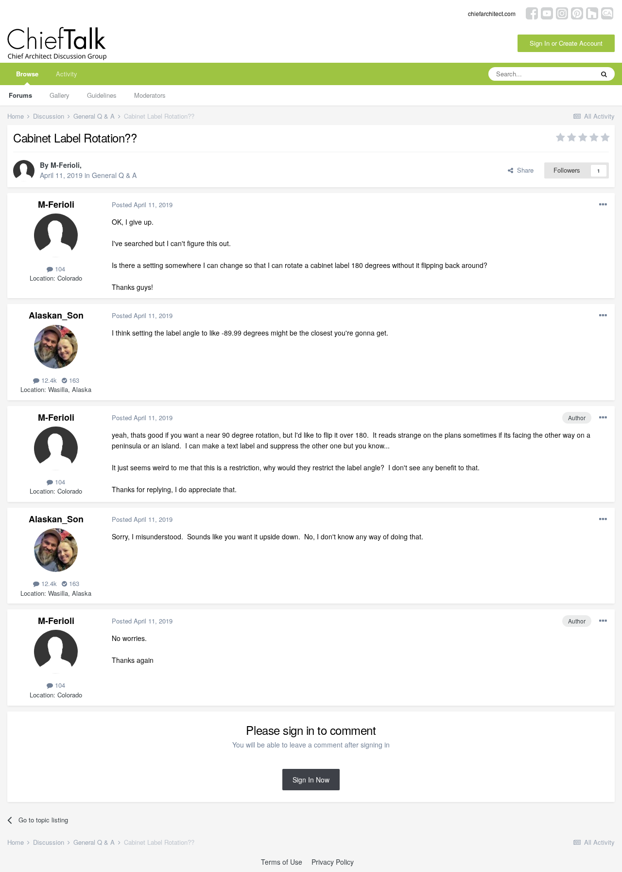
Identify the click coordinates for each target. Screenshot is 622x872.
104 (59, 268)
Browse (27, 73)
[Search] (604, 74)
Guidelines (102, 95)
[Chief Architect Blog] (607, 12)
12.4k (48, 380)
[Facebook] (532, 12)
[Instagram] (562, 12)
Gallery (59, 95)
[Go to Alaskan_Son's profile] (56, 347)
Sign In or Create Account (566, 43)
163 (73, 380)
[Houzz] (592, 12)
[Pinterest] (577, 12)
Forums (20, 95)
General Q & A (114, 175)
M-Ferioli (65, 165)
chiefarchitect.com (492, 13)
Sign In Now (311, 779)
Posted (142, 204)
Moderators (150, 95)
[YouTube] (547, 12)
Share (523, 170)
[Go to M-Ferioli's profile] (24, 170)
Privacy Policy (332, 862)
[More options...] (603, 205)
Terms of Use (281, 862)
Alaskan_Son (56, 315)
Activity (66, 73)
